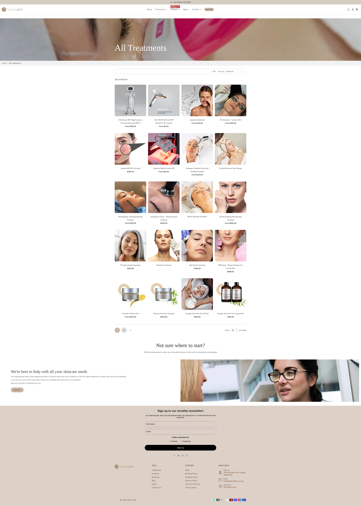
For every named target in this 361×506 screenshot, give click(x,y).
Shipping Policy (191, 477)
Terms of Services (192, 484)
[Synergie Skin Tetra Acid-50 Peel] (197, 294)
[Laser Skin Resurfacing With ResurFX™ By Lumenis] (164, 100)
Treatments (156, 470)
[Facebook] (174, 456)
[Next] (130, 330)
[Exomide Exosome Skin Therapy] (230, 149)
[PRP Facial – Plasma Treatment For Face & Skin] (230, 245)
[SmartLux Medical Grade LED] (164, 149)
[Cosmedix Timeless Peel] (130, 294)
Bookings (155, 477)
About (154, 484)
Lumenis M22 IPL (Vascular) (130, 168)
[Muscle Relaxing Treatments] (197, 197)
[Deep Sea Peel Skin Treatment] (164, 294)
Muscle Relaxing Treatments (197, 217)
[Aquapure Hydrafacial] (197, 100)
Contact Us (156, 488)
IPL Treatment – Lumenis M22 (230, 120)
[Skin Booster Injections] (197, 245)
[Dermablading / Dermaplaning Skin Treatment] (130, 197)
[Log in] (352, 9)
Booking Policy (191, 474)
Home (4, 63)
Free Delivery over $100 (182, 2)
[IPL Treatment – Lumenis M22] (230, 100)
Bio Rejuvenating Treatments (130, 265)
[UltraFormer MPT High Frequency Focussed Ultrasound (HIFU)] (130, 100)
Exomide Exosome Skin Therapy (230, 168)
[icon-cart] (357, 9)
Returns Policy (191, 481)
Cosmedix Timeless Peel (130, 313)
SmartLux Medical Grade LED (163, 168)
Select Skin (131, 500)
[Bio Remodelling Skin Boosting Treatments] (230, 197)
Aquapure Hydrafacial (197, 120)
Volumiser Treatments (163, 265)
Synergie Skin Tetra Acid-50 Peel (197, 313)
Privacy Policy (190, 488)
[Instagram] (178, 456)
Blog (153, 481)
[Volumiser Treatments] (164, 245)
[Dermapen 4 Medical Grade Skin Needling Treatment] (197, 149)
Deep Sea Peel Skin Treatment (163, 313)
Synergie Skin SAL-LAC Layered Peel (230, 313)
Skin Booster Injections (197, 265)
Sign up (180, 448)
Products (155, 474)
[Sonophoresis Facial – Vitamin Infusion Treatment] (164, 197)
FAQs (187, 470)
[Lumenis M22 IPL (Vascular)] (130, 149)
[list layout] (212, 71)
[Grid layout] (214, 71)
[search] (348, 9)
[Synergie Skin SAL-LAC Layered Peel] (230, 294)
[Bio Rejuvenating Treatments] (130, 245)
